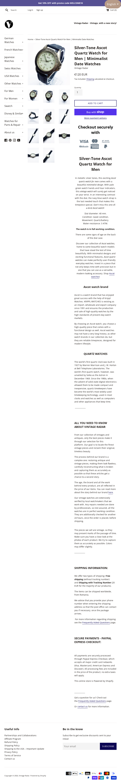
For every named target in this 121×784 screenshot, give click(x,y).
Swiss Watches (12, 68)
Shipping (90, 79)
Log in (30, 10)
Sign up (39, 10)
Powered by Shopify (38, 776)
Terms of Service (12, 755)
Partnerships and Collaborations (20, 735)
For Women (13, 98)
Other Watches (13, 83)
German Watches (13, 40)
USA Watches (13, 76)
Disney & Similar (13, 113)
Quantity (77, 87)
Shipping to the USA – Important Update (24, 748)
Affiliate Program (12, 738)
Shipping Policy (11, 745)
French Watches (13, 49)
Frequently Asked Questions (96, 622)
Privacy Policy (11, 752)
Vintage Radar (24, 776)
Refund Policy (11, 742)
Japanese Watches (13, 59)
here (110, 492)
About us (13, 132)
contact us (82, 706)
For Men (13, 91)
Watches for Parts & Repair (13, 123)
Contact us (9, 758)
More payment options (95, 118)
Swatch (13, 106)
